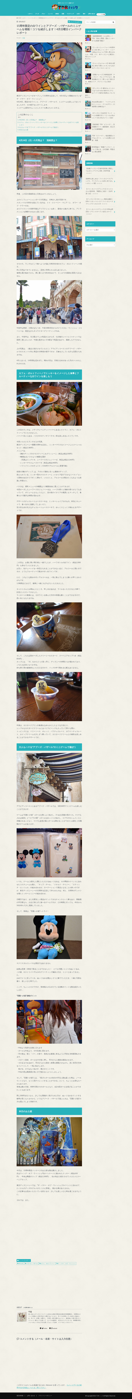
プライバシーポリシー (45, 1395)
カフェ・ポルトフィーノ (48, 1263)
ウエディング (70, 13)
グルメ (43, 13)
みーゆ (89, 120)
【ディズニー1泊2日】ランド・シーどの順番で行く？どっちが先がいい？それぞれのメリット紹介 (103, 115)
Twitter (45, 1328)
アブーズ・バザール (32, 1263)
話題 (63, 13)
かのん (89, 59)
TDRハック (99, 1396)
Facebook (54, 1328)
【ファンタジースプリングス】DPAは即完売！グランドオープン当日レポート (99, 211)
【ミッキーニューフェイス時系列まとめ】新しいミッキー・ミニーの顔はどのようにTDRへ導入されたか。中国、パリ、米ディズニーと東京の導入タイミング (100, 52)
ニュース (50, 13)
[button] (49, 67)
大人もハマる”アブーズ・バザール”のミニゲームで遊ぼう (39, 127)
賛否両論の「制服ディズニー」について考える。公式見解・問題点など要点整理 (103, 149)
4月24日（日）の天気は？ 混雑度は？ (32, 120)
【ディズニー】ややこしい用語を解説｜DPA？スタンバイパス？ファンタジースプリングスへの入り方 (99, 201)
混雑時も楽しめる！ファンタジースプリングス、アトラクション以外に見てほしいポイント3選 (99, 181)
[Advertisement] (49, 1217)
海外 (84, 13)
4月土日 (21, 1263)
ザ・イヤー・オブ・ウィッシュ (67, 1263)
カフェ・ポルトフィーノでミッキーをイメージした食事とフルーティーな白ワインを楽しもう (49, 123)
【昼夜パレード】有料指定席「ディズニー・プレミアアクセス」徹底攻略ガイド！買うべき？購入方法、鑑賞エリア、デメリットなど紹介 (100, 78)
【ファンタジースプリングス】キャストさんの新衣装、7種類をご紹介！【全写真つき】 (99, 191)
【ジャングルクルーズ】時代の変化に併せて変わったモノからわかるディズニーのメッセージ (103, 65)
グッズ (37, 13)
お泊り (78, 13)
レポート (30, 13)
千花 (23, 38)
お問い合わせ (91, 13)
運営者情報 (20, 1395)
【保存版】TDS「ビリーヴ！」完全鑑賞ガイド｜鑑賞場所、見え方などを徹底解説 (103, 127)
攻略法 (57, 13)
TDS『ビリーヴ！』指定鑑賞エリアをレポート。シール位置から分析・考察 (103, 138)
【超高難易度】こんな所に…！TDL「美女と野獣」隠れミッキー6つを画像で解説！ (103, 38)
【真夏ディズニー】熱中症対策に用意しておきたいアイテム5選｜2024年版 (99, 171)
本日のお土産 (23, 130)
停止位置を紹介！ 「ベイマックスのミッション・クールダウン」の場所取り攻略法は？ (103, 104)
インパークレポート (24, 1260)
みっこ (89, 43)
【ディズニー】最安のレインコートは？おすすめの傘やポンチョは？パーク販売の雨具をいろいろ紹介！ (100, 91)
